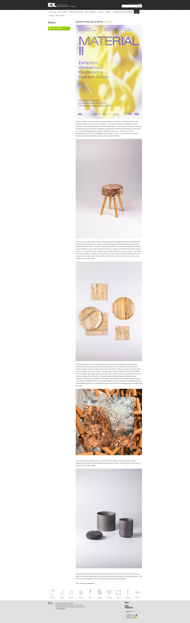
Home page (52, 12)
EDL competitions (90, 12)
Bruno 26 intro (60, 15)
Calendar (108, 12)
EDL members (62, 12)
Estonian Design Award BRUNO (123, 12)
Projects (100, 12)
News (136, 12)
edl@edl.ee (63, 608)
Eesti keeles (133, 3)
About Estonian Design (76, 12)
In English (139, 3)
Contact (51, 15)
